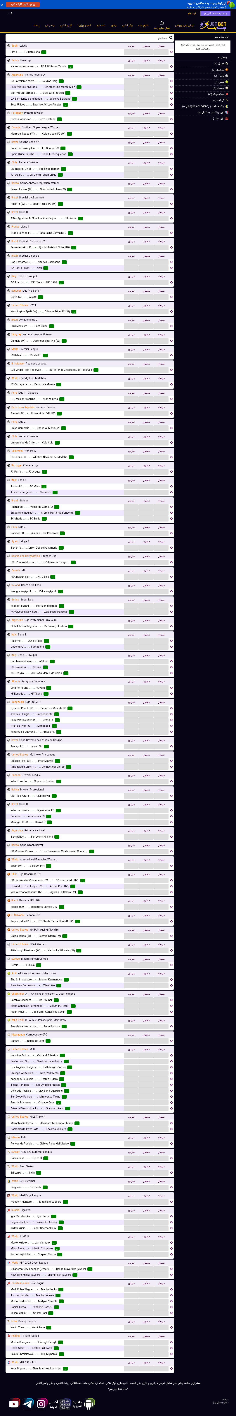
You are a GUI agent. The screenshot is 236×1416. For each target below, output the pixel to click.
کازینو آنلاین (66, 25)
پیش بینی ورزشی (184, 25)
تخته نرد (100, 25)
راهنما (36, 25)
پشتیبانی (49, 25)
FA (11, 13)
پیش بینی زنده (162, 28)
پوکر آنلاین (127, 25)
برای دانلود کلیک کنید (23, 4)
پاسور (113, 25)
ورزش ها (223, 57)
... (131, 52)
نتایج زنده (143, 25)
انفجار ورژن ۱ (84, 25)
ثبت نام (192, 13)
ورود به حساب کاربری (215, 13)
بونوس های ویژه (219, 1402)
